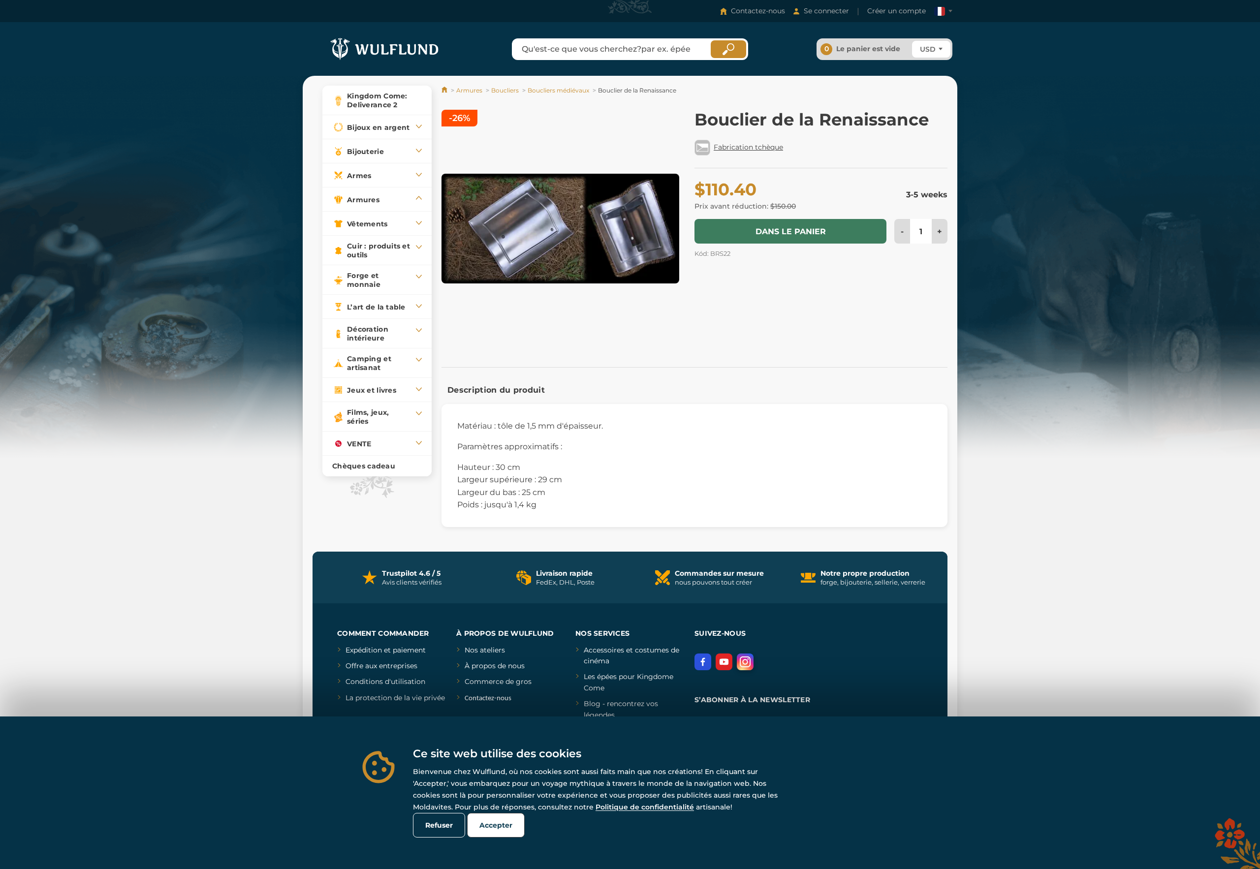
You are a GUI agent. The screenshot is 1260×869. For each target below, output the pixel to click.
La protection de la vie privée (395, 697)
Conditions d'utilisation (385, 681)
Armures (469, 90)
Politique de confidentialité (645, 807)
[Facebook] (702, 661)
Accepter (495, 825)
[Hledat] (728, 49)
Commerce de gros (498, 681)
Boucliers (505, 90)
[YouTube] (724, 661)
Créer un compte (896, 10)
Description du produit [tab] (496, 390)
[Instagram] (745, 661)
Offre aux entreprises (381, 665)
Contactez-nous (758, 10)
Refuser (439, 825)
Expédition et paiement (386, 650)
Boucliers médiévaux (558, 90)
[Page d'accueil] (445, 90)
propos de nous (497, 665)
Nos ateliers (485, 650)
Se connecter (826, 10)
